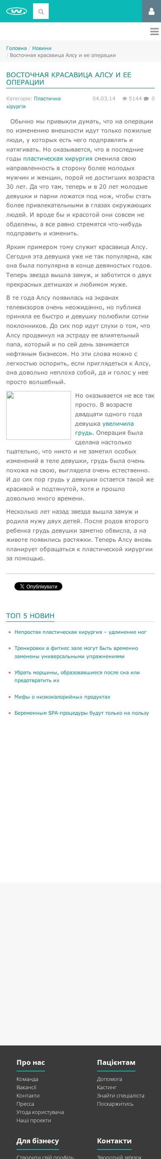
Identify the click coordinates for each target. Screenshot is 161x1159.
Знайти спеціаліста (120, 1095)
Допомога (109, 1079)
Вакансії (26, 1087)
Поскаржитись (115, 1103)
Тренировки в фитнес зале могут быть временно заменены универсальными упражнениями (76, 652)
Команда (27, 1079)
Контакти (28, 1095)
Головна (16, 48)
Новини (42, 48)
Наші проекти (34, 1120)
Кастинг (106, 1087)
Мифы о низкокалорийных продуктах (62, 697)
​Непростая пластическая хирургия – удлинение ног (80, 632)
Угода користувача (40, 1112)
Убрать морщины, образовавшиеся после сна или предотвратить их (77, 676)
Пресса (25, 1103)
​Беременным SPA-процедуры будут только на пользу (81, 713)
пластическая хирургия (57, 158)
